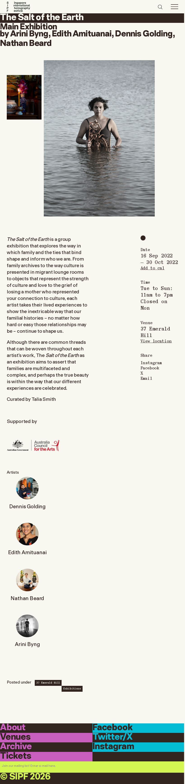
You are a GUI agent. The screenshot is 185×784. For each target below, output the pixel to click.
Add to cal (152, 268)
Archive (16, 746)
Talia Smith (44, 398)
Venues (15, 737)
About (12, 727)
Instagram (151, 362)
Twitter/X (112, 737)
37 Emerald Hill (48, 682)
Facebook (150, 367)
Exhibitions (72, 688)
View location (156, 341)
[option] (99, 138)
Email (146, 378)
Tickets (15, 756)
